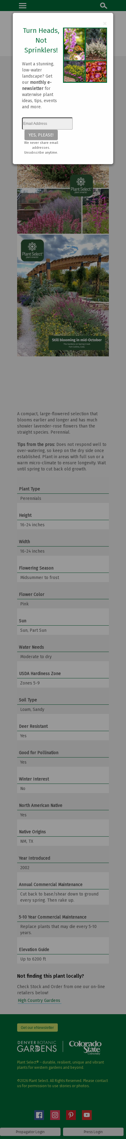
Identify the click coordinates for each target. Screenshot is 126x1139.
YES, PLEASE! (41, 135)
